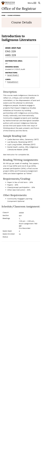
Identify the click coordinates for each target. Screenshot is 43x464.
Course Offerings (14, 15)
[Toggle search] (39, 2)
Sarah (12, 75)
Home (3, 15)
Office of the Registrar (19, 8)
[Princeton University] (8, 3)
